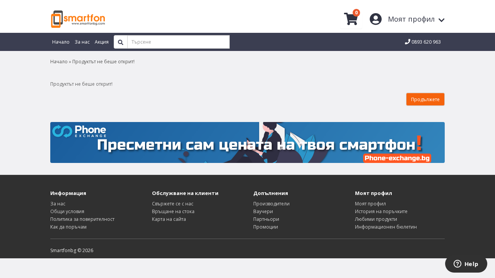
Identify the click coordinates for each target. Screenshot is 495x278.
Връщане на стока (173, 211)
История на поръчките (381, 211)
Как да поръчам (68, 227)
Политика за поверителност (82, 219)
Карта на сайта (169, 219)
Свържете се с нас (172, 203)
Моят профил (370, 203)
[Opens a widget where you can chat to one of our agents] (466, 264)
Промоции (265, 227)
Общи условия (67, 211)
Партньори (266, 219)
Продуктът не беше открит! (103, 61)
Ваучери (263, 211)
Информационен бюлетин (386, 227)
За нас (57, 203)
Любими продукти (376, 219)
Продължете (425, 99)
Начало (59, 61)
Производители (271, 203)
